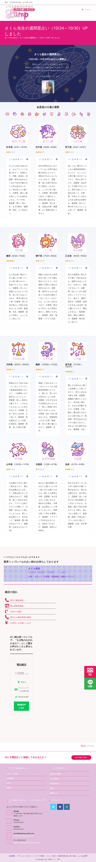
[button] (18, 159)
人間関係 (10, 778)
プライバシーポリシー (24, 856)
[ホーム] (5, 38)
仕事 (8, 783)
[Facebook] (60, 807)
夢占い (52, 788)
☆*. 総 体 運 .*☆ (16, 159)
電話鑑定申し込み (21, 706)
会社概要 (12, 856)
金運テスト (54, 793)
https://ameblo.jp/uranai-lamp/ (27, 842)
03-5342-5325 (81, 757)
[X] (53, 807)
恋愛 (8, 787)
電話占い (84, 746)
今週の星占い (55, 783)
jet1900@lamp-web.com (24, 836)
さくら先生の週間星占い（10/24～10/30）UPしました (40, 38)
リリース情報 (39, 856)
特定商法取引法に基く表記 (67, 856)
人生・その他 (12, 773)
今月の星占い (55, 778)
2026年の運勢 (55, 774)
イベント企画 (50, 856)
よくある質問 (82, 856)
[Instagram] (67, 807)
